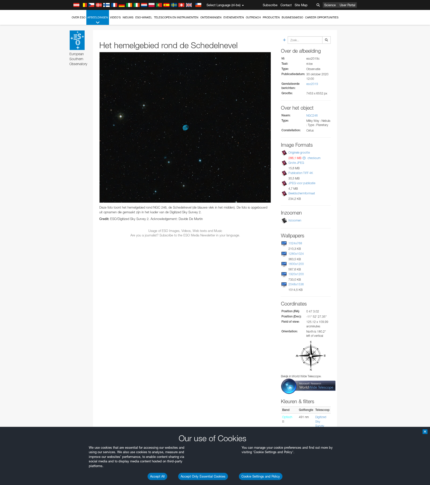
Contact (286, 5)
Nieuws (128, 17)
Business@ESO (292, 17)
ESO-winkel (143, 17)
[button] (304, 158)
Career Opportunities (321, 17)
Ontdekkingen (210, 17)
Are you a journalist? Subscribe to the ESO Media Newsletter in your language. (185, 235)
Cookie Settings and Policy (260, 476)
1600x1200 (296, 264)
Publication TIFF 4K (300, 173)
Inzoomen (294, 220)
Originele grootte (299, 152)
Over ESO (78, 17)
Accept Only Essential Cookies (203, 476)
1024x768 (295, 243)
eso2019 (312, 84)
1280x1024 (296, 254)
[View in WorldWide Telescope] (308, 386)
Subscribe (270, 5)
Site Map (301, 5)
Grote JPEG (296, 163)
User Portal (347, 5)
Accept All (157, 476)
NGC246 (312, 115)
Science (330, 5)
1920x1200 (296, 274)
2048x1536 (296, 284)
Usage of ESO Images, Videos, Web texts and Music (185, 231)
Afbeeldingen (97, 17)
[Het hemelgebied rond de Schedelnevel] (185, 127)
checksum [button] (314, 158)
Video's (115, 17)
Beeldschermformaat (301, 193)
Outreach (253, 17)
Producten (271, 17)
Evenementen (233, 17)
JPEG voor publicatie (301, 183)
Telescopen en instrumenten (176, 17)
